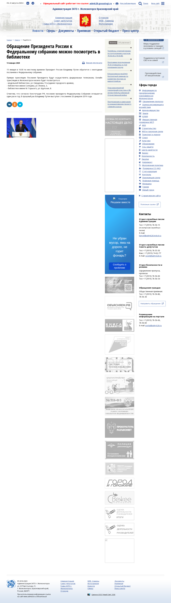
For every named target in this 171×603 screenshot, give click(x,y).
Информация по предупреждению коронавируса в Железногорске (148, 94)
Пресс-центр (130, 30)
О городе (103, 17)
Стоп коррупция (149, 171)
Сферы (50, 30)
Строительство (149, 128)
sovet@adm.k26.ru (153, 256)
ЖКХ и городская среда (152, 131)
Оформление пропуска (153, 101)
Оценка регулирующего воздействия (151, 105)
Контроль (146, 174)
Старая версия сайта (151, 195)
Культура (146, 140)
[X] (20, 106)
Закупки (145, 159)
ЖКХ (144, 125)
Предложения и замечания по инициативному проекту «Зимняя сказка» (119, 104)
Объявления (124, 42)
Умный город (148, 190)
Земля (145, 113)
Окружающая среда (151, 177)
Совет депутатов (63, 20)
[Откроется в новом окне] (27, 3)
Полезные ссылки (148, 204)
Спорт (145, 137)
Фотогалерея (106, 23)
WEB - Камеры (106, 20)
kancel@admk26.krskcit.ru (150, 235)
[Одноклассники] (14, 106)
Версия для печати (94, 63)
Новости (37, 30)
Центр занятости (150, 150)
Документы (66, 30)
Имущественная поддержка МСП (148, 120)
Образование (148, 143)
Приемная (84, 30)
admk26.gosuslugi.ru (101, 3)
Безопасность (148, 156)
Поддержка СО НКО (152, 168)
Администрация (63, 17)
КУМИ (145, 116)
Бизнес (145, 153)
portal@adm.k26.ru (153, 325)
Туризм (145, 187)
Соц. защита (147, 147)
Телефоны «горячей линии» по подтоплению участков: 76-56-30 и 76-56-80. (119, 53)
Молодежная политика (152, 165)
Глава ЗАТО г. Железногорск (57, 23)
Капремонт (147, 162)
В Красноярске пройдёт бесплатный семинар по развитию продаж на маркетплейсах (118, 77)
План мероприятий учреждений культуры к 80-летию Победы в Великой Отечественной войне (119, 91)
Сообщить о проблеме (119, 266)
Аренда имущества (150, 110)
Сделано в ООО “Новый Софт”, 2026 (103, 595)
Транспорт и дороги (151, 134)
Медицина (146, 183)
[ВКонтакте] (9, 106)
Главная (9, 40)
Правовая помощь (150, 180)
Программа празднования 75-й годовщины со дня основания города (119, 64)
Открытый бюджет (106, 30)
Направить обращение (151, 303)
